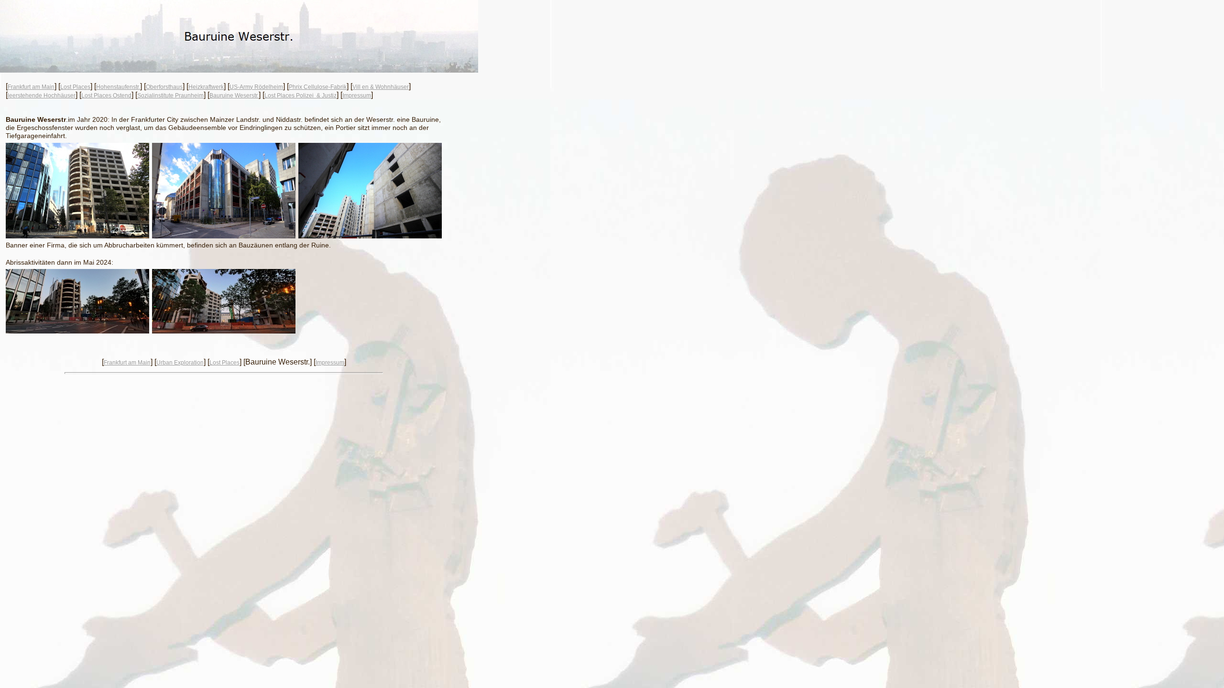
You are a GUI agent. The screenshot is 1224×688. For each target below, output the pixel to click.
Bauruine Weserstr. (234, 95)
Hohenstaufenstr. (118, 87)
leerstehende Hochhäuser (42, 95)
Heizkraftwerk (206, 87)
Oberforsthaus (164, 87)
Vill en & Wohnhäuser (380, 87)
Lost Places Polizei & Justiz (300, 95)
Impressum (356, 95)
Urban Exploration (180, 362)
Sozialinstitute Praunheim (170, 95)
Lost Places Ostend (106, 95)
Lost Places (75, 87)
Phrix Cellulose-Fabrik (318, 87)
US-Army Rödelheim (256, 87)
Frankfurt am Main (31, 87)
